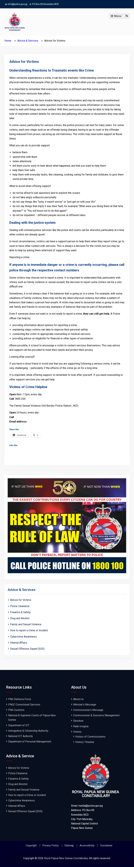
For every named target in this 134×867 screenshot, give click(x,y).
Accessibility (87, 845)
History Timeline (84, 742)
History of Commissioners (90, 736)
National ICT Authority (20, 736)
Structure (78, 720)
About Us (78, 699)
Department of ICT (18, 725)
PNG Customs (16, 710)
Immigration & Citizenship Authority (28, 730)
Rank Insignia (80, 726)
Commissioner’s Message (88, 710)
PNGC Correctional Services (24, 704)
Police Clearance (19, 606)
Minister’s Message (84, 704)
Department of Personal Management (29, 741)
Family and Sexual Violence (25, 624)
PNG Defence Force (19, 699)
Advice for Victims (20, 600)
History (77, 731)
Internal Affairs (18, 642)
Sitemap (69, 845)
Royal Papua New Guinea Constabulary (66, 858)
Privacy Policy (50, 845)
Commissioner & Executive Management (96, 715)
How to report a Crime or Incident (29, 630)
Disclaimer (106, 845)
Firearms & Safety (20, 612)
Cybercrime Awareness (23, 636)
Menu (117, 16)
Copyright (31, 845)
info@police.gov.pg (17, 4)
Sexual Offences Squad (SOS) (28, 648)
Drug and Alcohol (19, 618)
